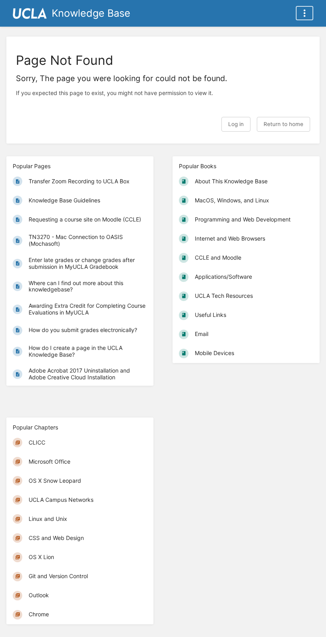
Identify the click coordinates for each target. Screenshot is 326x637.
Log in (236, 124)
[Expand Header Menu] (304, 13)
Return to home (283, 124)
